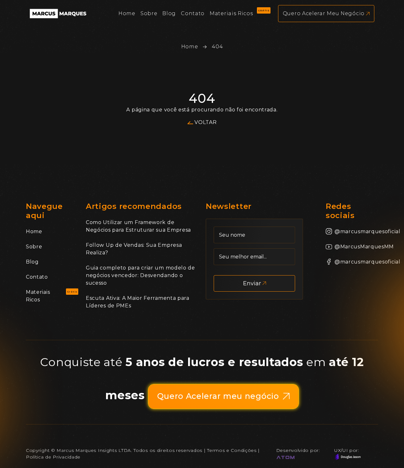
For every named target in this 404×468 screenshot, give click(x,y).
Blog (32, 262)
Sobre (34, 247)
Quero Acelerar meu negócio (218, 396)
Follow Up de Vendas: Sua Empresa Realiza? (134, 249)
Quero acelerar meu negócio (324, 13)
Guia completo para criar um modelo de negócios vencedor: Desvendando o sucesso (140, 275)
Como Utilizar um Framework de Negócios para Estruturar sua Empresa (138, 226)
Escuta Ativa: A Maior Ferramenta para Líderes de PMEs (137, 302)
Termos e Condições (232, 450)
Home (189, 47)
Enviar (252, 283)
